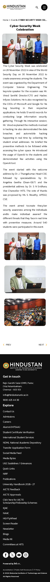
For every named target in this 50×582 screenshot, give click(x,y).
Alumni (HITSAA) (11, 427)
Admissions (9, 416)
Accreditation (8, 570)
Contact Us (8, 411)
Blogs (6, 534)
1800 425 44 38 (11, 399)
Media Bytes (9, 458)
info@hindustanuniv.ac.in (15, 394)
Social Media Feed (12, 453)
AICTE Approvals (12, 494)
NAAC (6, 513)
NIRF (5, 473)
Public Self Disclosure (23, 570)
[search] (37, 7)
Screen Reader (10, 523)
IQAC (5, 508)
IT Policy (37, 570)
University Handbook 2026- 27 (19, 484)
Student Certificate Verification (18, 432)
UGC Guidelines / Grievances (17, 463)
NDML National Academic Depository (22, 442)
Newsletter (8, 528)
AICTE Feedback (11, 489)
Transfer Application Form (16, 447)
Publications (9, 479)
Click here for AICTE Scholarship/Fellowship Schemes (20, 501)
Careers (7, 421)
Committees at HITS (13, 544)
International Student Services (18, 437)
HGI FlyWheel (10, 518)
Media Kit (7, 539)
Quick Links (9, 468)
